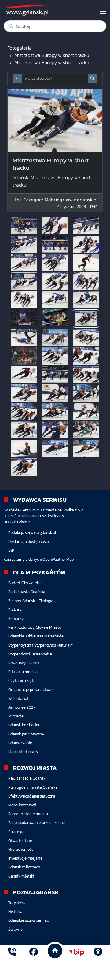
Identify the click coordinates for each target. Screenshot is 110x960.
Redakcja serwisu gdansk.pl (32, 533)
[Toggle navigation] (103, 11)
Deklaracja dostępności (28, 541)
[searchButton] (92, 78)
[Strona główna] (12, 952)
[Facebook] (33, 952)
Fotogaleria (19, 47)
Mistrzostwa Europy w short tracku (51, 55)
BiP (11, 550)
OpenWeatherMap (58, 559)
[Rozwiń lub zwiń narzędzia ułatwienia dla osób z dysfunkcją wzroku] (98, 952)
